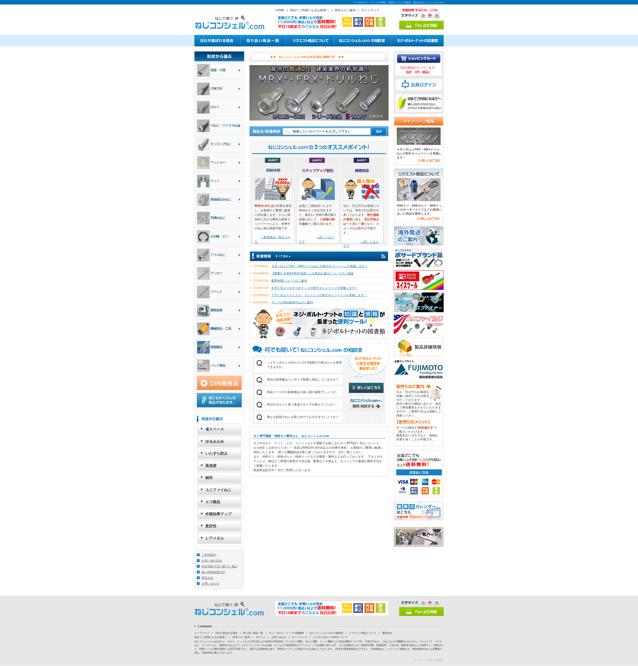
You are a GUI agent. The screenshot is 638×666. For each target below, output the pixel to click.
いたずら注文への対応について (330, 637)
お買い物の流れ (211, 560)
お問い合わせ (210, 583)
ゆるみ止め (214, 441)
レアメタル (214, 538)
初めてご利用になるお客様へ (309, 10)
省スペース (214, 429)
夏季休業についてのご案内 (289, 280)
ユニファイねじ (218, 490)
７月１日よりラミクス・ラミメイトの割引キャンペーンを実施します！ (319, 295)
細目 (209, 477)
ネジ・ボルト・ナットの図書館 (286, 633)
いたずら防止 (216, 453)
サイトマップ (370, 10)
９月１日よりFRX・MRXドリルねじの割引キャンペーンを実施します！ (319, 266)
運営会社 (207, 578)
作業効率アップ (218, 514)
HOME (279, 10)
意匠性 (211, 526)
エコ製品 (212, 502)
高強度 (211, 465)
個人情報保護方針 (213, 572)
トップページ (201, 633)
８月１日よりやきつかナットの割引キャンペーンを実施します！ (314, 288)
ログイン (261, 637)
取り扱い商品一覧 (253, 633)
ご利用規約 (208, 555)
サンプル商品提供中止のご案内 (292, 302)
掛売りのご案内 (345, 10)
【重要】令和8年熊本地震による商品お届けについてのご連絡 (312, 273)
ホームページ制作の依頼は (429, 660)
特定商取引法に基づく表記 (219, 566)
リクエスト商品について (362, 633)
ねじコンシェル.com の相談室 (326, 633)
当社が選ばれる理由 (226, 633)
